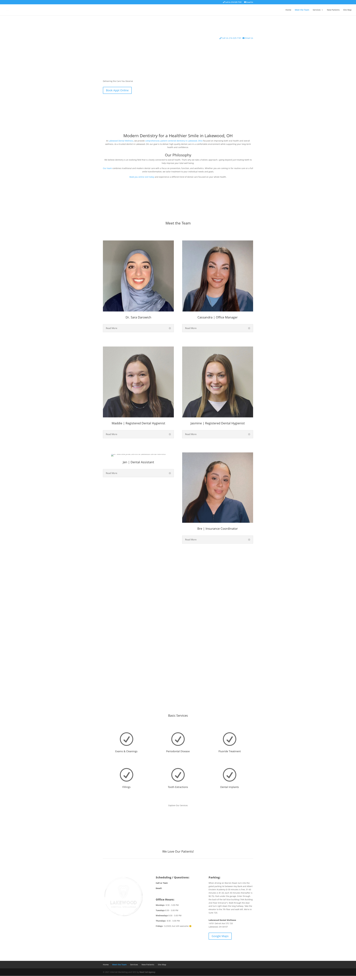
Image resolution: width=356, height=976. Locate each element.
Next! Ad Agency (147, 972)
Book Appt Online (117, 90)
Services (317, 10)
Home (288, 10)
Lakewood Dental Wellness (121, 140)
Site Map (347, 10)
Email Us (249, 2)
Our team (107, 168)
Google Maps (220, 936)
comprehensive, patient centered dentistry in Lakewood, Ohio (173, 140)
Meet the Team (302, 10)
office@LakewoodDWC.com (175, 888)
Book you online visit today (141, 177)
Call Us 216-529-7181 (233, 2)
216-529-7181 (174, 883)
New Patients (333, 10)
